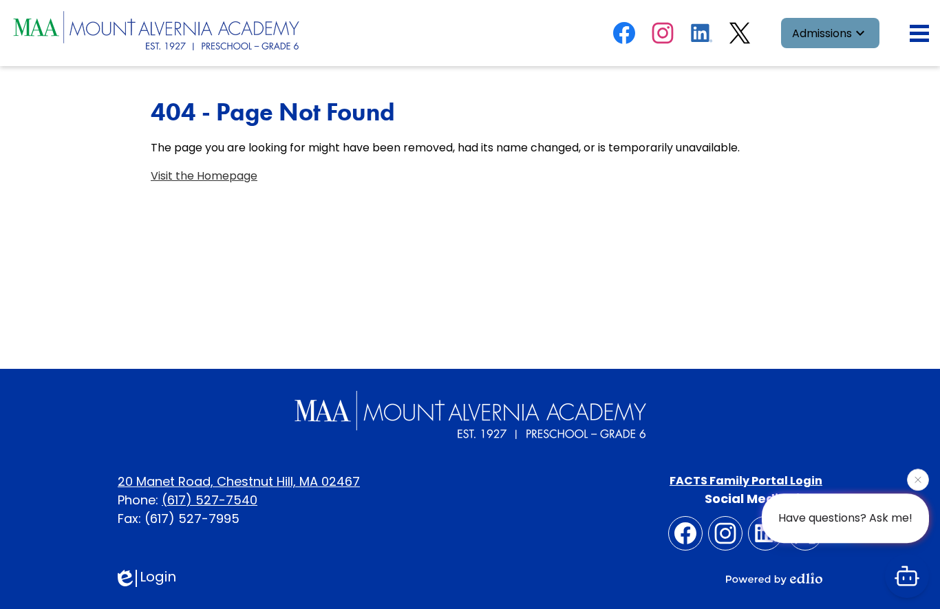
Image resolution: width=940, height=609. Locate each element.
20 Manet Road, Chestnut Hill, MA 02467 (239, 481)
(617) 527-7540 (209, 500)
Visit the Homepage (204, 176)
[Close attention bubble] (918, 480)
